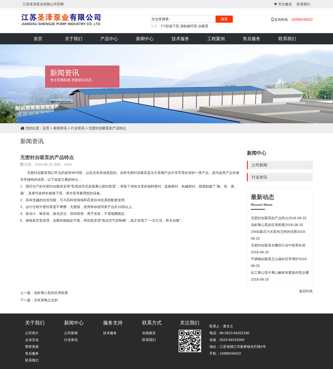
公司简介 (32, 333)
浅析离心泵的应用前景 (277, 225)
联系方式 (152, 322)
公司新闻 (259, 165)
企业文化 (32, 340)
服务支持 (113, 322)
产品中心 (109, 38)
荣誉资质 (32, 347)
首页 (38, 38)
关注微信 (285, 4)
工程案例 (216, 38)
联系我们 (303, 4)
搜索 (224, 19)
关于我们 (73, 38)
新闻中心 (145, 38)
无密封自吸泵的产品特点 (278, 218)
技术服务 (180, 38)
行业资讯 (259, 177)
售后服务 (251, 38)
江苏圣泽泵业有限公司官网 (43, 4)
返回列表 (306, 291)
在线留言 (149, 333)
